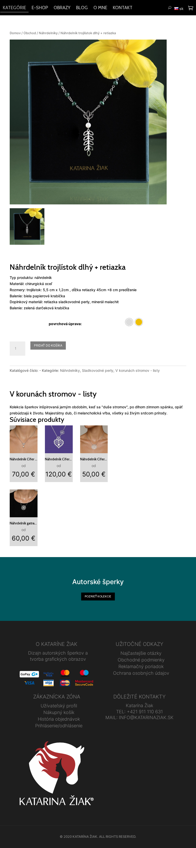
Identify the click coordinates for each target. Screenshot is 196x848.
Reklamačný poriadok (141, 666)
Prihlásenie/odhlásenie (58, 725)
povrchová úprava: (65, 324)
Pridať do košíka (48, 345)
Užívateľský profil (59, 705)
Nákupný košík (58, 712)
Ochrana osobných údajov (141, 673)
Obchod (29, 33)
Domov (15, 33)
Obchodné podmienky (141, 659)
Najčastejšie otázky (141, 653)
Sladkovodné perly (97, 370)
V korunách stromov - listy (137, 370)
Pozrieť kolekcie (98, 596)
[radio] (129, 322)
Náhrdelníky (48, 33)
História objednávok (59, 719)
